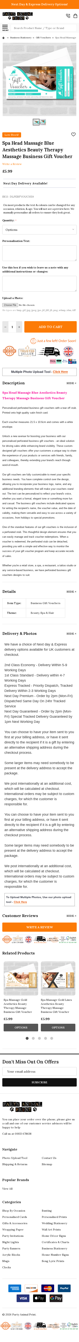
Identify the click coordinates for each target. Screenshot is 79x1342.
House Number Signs (55, 1254)
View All (7, 1188)
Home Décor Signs (54, 1236)
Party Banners (11, 1248)
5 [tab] (51, 1038)
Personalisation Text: (16, 241)
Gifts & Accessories (14, 1223)
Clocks (6, 1267)
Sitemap (47, 1164)
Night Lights (10, 1242)
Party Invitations (13, 1236)
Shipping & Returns (14, 1164)
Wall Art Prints (51, 1229)
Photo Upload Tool (14, 1158)
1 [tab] (27, 1038)
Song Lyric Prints (53, 1261)
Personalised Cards (14, 1217)
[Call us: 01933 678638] (68, 15)
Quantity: (9, 220)
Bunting (47, 1210)
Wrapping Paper (13, 1229)
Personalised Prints (54, 1217)
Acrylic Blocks (11, 1254)
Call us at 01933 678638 (16, 1133)
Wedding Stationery (54, 1223)
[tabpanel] (21, 997)
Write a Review (12, 164)
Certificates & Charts (55, 1242)
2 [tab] (33, 1038)
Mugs (5, 1261)
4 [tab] (45, 1038)
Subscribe (39, 1082)
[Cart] (75, 15)
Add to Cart (51, 327)
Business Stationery (54, 1248)
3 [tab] (39, 1038)
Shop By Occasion (13, 1210)
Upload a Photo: (12, 298)
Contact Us (49, 1158)
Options (21, 1027)
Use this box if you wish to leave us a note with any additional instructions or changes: (35, 269)
